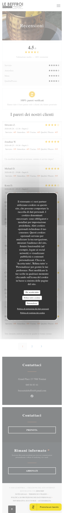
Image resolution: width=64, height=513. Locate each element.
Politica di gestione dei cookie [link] (32, 312)
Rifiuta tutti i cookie (32, 297)
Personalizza (32, 303)
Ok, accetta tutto (32, 292)
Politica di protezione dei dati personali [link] (33, 308)
